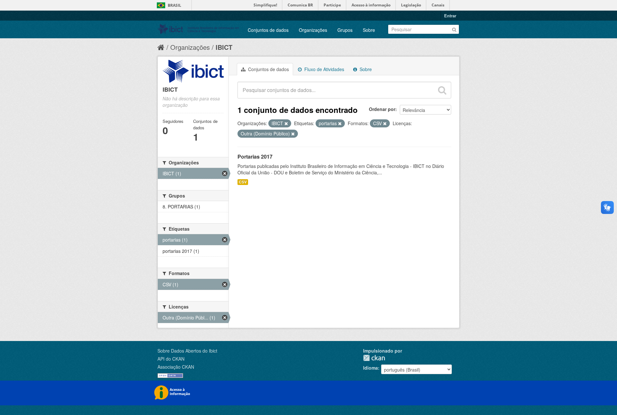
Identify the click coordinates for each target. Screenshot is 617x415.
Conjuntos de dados (268, 30)
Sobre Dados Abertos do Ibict (187, 350)
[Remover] (286, 123)
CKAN (374, 358)
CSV (243, 182)
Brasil (174, 5)
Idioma (370, 367)
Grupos (345, 30)
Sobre (369, 30)
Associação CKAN (175, 367)
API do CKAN (170, 358)
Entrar (450, 16)
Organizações (313, 30)
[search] (442, 90)
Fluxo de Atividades (323, 69)
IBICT (224, 47)
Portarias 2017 (255, 156)
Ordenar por (382, 109)
